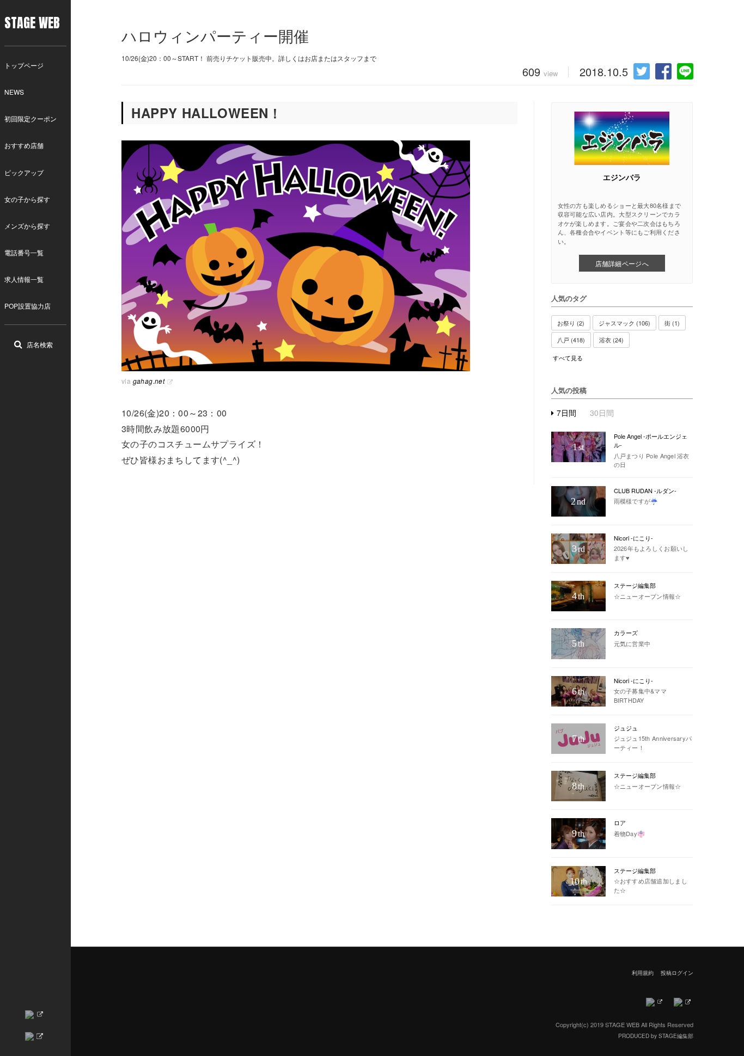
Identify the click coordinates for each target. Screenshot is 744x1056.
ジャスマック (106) (624, 322)
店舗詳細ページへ (622, 263)
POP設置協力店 (27, 305)
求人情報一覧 (24, 279)
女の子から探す (27, 199)
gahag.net (149, 380)
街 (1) (672, 322)
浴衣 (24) (611, 339)
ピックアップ (24, 172)
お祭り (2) (570, 322)
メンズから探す (27, 225)
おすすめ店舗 (24, 145)
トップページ (24, 65)
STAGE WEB (32, 23)
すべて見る (568, 358)
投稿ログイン (677, 973)
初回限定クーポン (30, 118)
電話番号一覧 (24, 252)
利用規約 (643, 973)
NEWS (14, 91)
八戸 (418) (571, 339)
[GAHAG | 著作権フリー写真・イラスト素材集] (319, 255)
